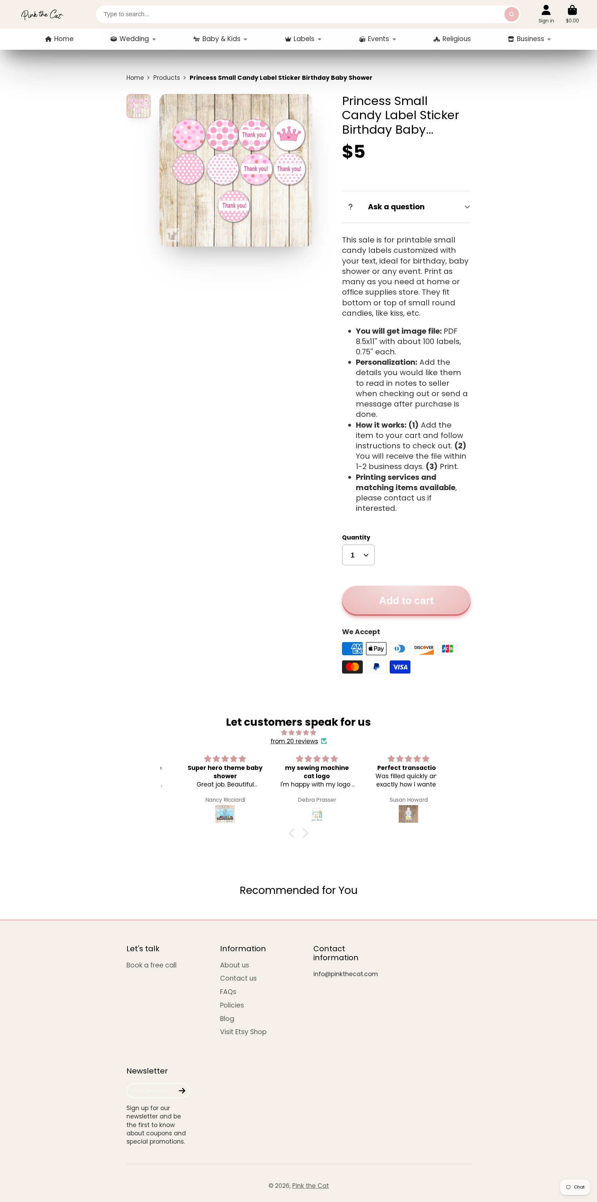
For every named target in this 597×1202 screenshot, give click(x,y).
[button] (293, 833)
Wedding (134, 39)
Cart (572, 14)
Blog (227, 1018)
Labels (304, 39)
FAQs (228, 992)
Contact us (238, 978)
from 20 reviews (294, 741)
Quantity (356, 537)
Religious (457, 39)
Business (530, 39)
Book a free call (151, 965)
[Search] (511, 14)
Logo (42, 14)
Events (378, 39)
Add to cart (406, 600)
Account (546, 14)
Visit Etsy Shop (243, 1032)
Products (166, 78)
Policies (232, 1005)
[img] (298, 732)
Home (64, 39)
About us (234, 965)
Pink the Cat (310, 1186)
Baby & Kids (221, 39)
